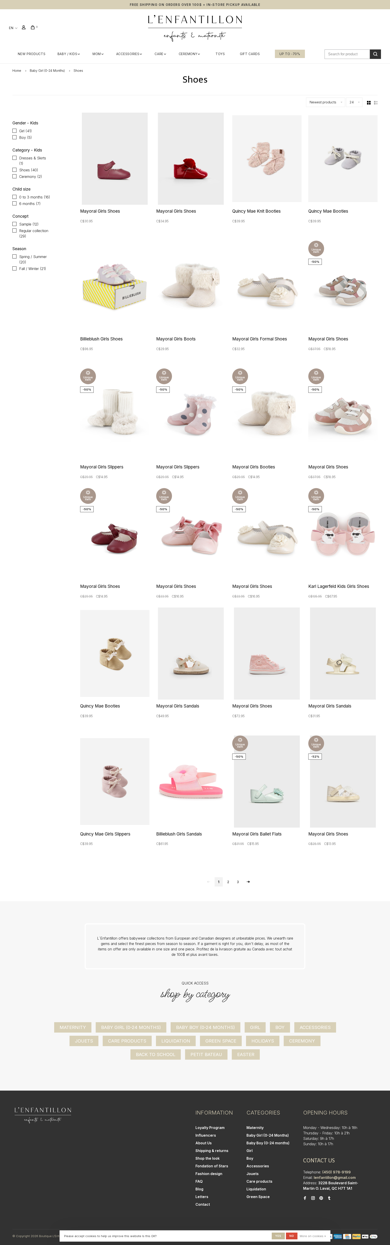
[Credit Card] (347, 1238)
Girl (25, 131)
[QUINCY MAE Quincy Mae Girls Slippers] (114, 782)
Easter (245, 1054)
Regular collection (33, 233)
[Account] (24, 28)
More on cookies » (313, 1236)
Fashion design (208, 1173)
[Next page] (248, 882)
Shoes (78, 70)
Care (159, 54)
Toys (220, 54)
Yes (278, 1236)
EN (11, 28)
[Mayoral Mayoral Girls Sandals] (190, 654)
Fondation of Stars (211, 1166)
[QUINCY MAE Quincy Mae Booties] (343, 159)
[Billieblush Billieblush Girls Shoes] (114, 287)
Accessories (127, 54)
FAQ (199, 1181)
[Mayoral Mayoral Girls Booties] (267, 415)
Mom (97, 54)
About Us (203, 1143)
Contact (202, 1204)
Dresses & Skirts (32, 161)
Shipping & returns (211, 1150)
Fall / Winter (32, 268)
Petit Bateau (206, 1054)
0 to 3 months (34, 197)
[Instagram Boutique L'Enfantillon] (313, 1198)
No (291, 1236)
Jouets (84, 1041)
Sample (29, 224)
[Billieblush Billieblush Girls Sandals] (190, 782)
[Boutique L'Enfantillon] (42, 1115)
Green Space (220, 1041)
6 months (30, 203)
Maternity (73, 1027)
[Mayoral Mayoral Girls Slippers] (114, 415)
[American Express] (338, 1238)
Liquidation (175, 1041)
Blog (199, 1189)
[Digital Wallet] (370, 1238)
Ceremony (188, 54)
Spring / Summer (33, 259)
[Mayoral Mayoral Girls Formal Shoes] (267, 287)
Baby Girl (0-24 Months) (47, 70)
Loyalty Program (210, 1127)
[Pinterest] (321, 1198)
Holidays (262, 1041)
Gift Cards (250, 54)
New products (31, 54)
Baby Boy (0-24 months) (205, 1027)
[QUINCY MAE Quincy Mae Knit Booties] (267, 159)
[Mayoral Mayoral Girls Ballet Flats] (267, 782)
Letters (201, 1196)
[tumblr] (329, 1198)
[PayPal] (356, 1238)
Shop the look (207, 1158)
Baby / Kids (67, 54)
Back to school (155, 1054)
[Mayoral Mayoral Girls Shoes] (114, 159)
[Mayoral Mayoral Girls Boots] (190, 287)
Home (16, 70)
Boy (25, 137)
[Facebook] (305, 1198)
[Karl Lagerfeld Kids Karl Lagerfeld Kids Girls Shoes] (343, 535)
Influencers (205, 1135)
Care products (127, 1041)
